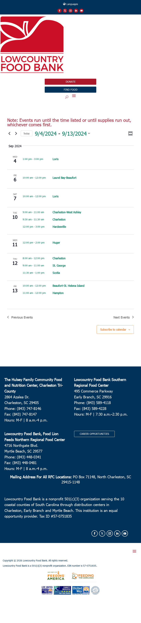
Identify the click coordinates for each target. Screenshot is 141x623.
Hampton (58, 293)
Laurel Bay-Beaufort (64, 177)
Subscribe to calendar (113, 329)
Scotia (56, 272)
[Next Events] (16, 133)
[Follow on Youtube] (81, 11)
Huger (56, 242)
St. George (59, 265)
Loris (55, 159)
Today (26, 133)
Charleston (59, 219)
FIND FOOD (70, 89)
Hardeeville (59, 226)
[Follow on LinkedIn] (76, 11)
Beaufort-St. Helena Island (68, 285)
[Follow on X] (65, 11)
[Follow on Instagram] (70, 11)
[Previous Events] (9, 133)
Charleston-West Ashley (67, 212)
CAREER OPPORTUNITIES (94, 433)
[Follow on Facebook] (59, 11)
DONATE (70, 81)
